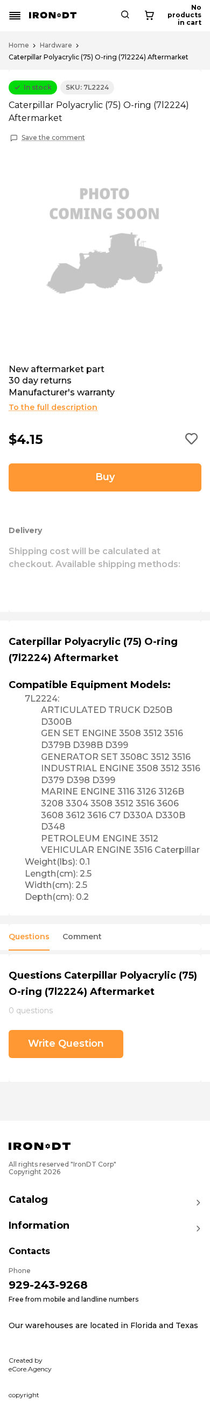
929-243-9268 (48, 1284)
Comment (82, 937)
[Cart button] (149, 16)
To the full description (53, 407)
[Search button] (124, 15)
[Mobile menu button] (15, 15)
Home (19, 45)
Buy (105, 477)
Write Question (66, 1043)
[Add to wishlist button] (192, 439)
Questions (29, 937)
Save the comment (53, 138)
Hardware (56, 45)
